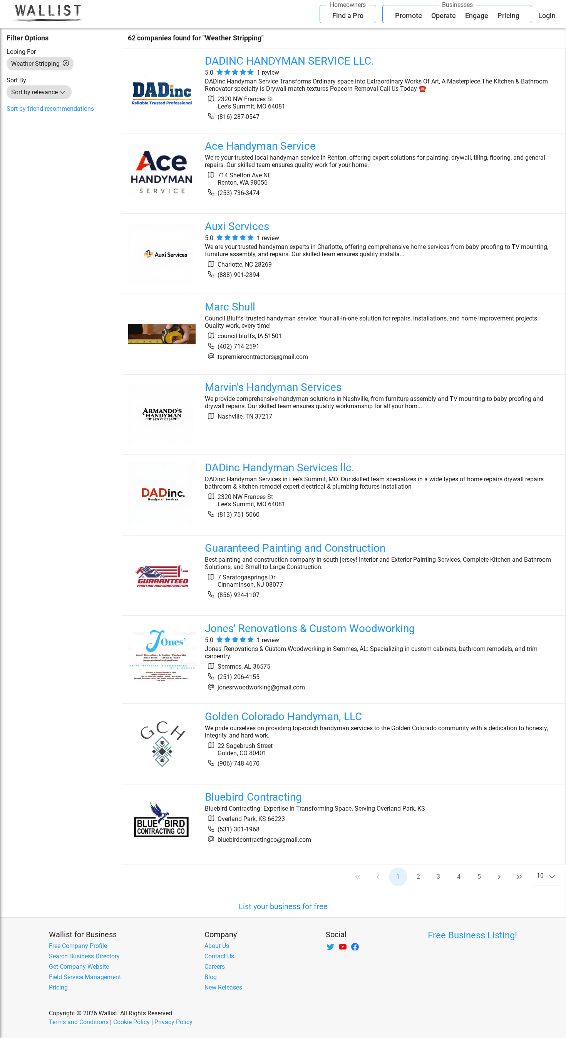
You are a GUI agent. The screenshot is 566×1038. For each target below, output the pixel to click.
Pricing (508, 16)
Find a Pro (347, 16)
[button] (62, 92)
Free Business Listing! (472, 935)
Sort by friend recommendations (50, 108)
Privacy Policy (173, 1022)
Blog (210, 977)
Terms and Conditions (79, 1022)
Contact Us (219, 956)
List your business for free (283, 906)
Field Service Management (85, 977)
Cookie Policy (131, 1022)
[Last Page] (519, 877)
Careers (214, 966)
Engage (476, 16)
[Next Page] (499, 877)
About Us (216, 946)
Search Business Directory (84, 956)
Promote (408, 16)
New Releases (223, 987)
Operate (443, 16)
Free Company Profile (78, 946)
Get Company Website (79, 966)
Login (547, 16)
